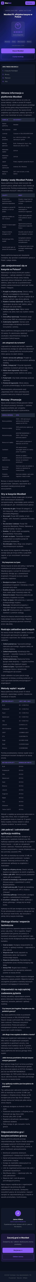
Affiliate (25, 1278)
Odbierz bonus (18, 1257)
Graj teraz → (30, 3)
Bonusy (7, 74)
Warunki (19, 1278)
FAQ (6, 81)
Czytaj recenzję (18, 57)
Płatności (7, 78)
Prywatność (12, 1278)
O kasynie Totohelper (11, 71)
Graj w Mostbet (18, 51)
